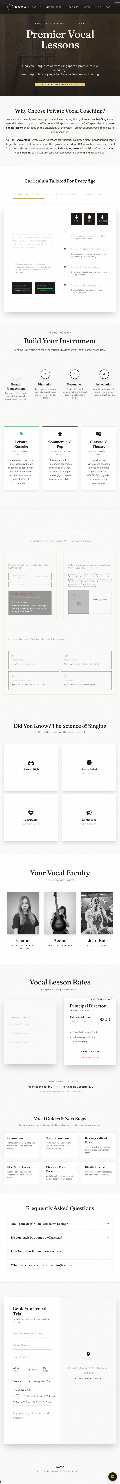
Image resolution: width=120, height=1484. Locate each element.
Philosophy (34, 7)
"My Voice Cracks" (19, 584)
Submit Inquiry (32, 1431)
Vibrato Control (87, 575)
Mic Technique (104, 580)
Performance (75, 585)
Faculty (74, 7)
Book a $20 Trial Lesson (60, 84)
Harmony (89, 580)
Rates (87, 7)
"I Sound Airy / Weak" (41, 584)
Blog (98, 7)
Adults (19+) (94, 194)
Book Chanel (90, 1051)
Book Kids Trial (26, 301)
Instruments (53, 7)
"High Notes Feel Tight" (19, 576)
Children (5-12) (28, 194)
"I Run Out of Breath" (41, 577)
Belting (73, 575)
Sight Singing (75, 580)
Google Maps (80, 1386)
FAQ (108, 7)
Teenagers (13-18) (62, 194)
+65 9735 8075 (95, 1386)
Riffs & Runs (103, 575)
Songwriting (90, 585)
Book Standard (30, 1054)
